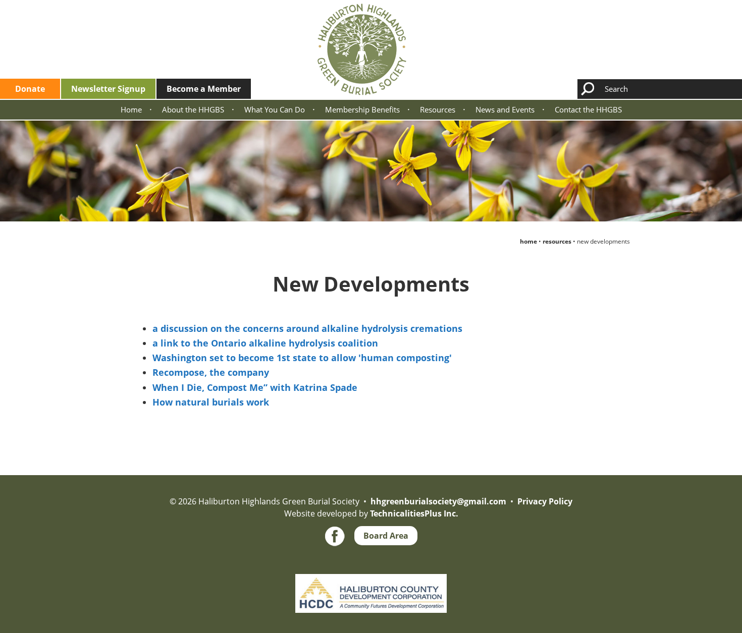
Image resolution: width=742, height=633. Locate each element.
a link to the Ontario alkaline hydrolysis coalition (265, 343)
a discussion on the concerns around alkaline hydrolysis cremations (307, 328)
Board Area (385, 535)
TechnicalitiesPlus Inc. (414, 513)
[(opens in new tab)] (371, 574)
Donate (30, 88)
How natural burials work (210, 402)
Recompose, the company (210, 372)
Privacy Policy (544, 501)
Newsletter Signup (108, 88)
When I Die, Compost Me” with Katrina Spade (254, 387)
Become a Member (204, 88)
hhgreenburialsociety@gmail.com (438, 501)
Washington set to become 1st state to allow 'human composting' (302, 358)
